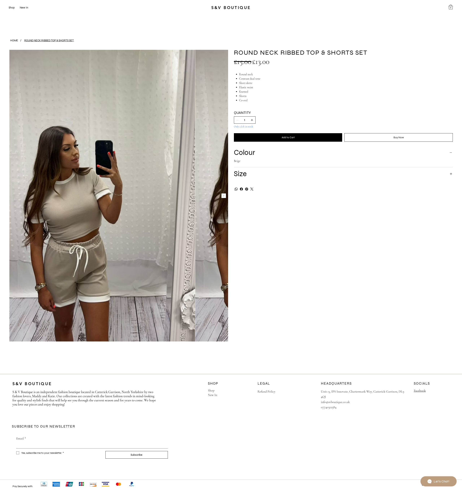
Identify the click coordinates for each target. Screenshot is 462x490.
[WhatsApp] (236, 189)
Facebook (420, 391)
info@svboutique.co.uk (335, 402)
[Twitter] (252, 189)
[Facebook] (241, 189)
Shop (211, 390)
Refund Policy (266, 391)
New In (212, 395)
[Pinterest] (246, 189)
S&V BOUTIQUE (231, 7)
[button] (451, 7)
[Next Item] (223, 195)
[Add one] (252, 120)
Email (21, 438)
